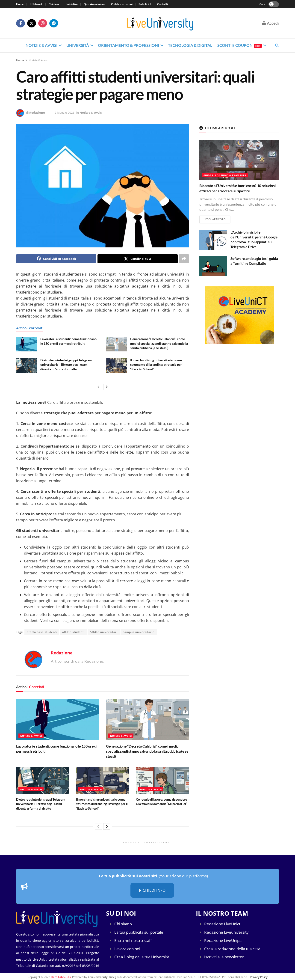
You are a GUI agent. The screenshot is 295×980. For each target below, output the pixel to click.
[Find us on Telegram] (53, 23)
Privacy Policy (259, 977)
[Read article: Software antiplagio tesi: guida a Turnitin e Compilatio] (213, 266)
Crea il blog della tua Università (141, 956)
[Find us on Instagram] (42, 23)
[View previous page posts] (98, 387)
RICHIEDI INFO (152, 890)
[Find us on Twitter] (31, 23)
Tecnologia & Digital (190, 45)
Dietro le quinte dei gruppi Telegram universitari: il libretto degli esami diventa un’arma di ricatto (66, 364)
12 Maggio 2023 (63, 112)
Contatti (162, 4)
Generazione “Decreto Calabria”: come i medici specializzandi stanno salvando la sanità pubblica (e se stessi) (159, 343)
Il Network (36, 4)
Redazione (37, 112)
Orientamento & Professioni (128, 45)
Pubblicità (145, 4)
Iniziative (72, 4)
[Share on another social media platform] (184, 258)
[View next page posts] (106, 387)
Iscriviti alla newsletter (224, 956)
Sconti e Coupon (238, 45)
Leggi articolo (217, 219)
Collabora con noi (122, 4)
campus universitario (138, 632)
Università (77, 45)
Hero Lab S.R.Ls (61, 977)
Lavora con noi (127, 948)
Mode (262, 4)
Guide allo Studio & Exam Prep (225, 175)
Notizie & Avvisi (41, 45)
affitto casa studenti (42, 632)
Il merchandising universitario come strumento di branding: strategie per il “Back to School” (157, 364)
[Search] (277, 45)
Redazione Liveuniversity (226, 932)
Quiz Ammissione (94, 4)
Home (20, 4)
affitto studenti (73, 632)
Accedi (272, 23)
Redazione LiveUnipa (223, 940)
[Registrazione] (239, 315)
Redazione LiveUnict (222, 924)
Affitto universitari (104, 632)
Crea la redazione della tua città (232, 948)
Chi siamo (54, 4)
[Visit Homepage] (160, 23)
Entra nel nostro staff (133, 940)
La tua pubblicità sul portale (138, 932)
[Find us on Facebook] (20, 23)
